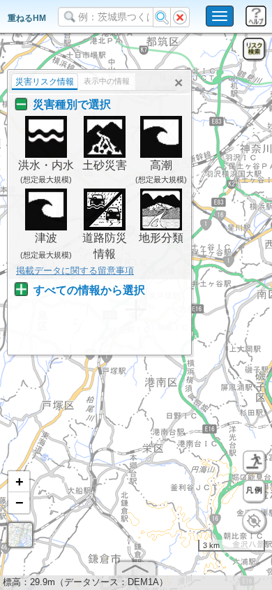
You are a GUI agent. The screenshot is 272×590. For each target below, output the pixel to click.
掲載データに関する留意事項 (75, 270)
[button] (18, 481)
